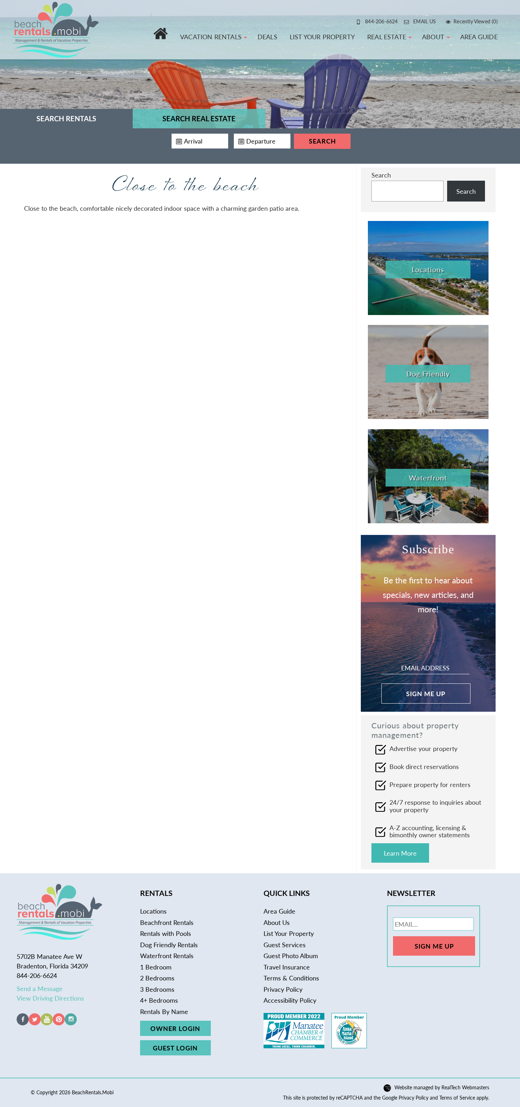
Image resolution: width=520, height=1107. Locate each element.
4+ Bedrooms (159, 1000)
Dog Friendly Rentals (169, 944)
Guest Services (285, 944)
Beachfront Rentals (166, 922)
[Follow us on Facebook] (23, 1022)
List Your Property (322, 36)
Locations (153, 911)
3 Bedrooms (157, 989)
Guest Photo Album (291, 955)
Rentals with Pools (165, 933)
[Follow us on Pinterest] (59, 1022)
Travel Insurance (287, 966)
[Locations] (428, 312)
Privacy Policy (283, 989)
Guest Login (175, 1047)
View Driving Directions (50, 998)
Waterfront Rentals (166, 955)
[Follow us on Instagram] (71, 1022)
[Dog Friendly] (428, 416)
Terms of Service (457, 1097)
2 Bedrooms (157, 977)
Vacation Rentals (211, 36)
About (433, 36)
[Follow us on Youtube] (47, 1022)
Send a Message (40, 988)
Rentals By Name (164, 1011)
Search (322, 140)
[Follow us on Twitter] (35, 1022)
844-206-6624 (381, 21)
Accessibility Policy (290, 1000)
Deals (267, 36)
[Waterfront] (428, 520)
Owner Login (175, 1028)
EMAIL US (424, 21)
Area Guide (479, 36)
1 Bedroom (156, 966)
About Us (277, 922)
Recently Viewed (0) (475, 21)
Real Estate (386, 36)
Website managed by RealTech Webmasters (441, 1087)
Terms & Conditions (291, 977)
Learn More (400, 853)
